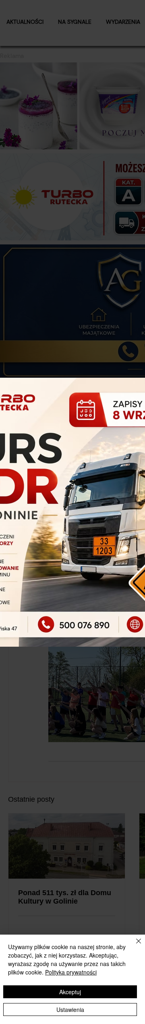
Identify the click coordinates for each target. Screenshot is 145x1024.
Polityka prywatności (71, 972)
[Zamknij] (133, 946)
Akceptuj (70, 992)
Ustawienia (70, 1009)
